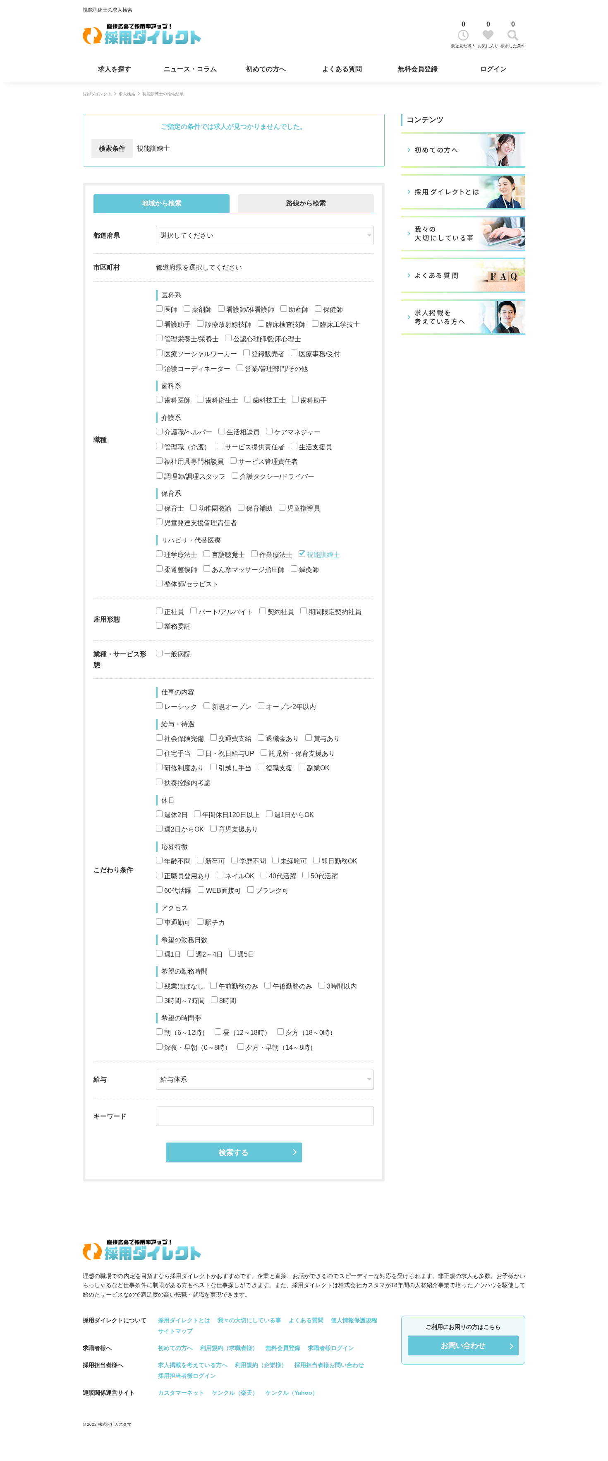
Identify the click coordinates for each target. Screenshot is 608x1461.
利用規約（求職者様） (229, 1348)
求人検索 (127, 94)
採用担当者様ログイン (187, 1375)
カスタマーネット (181, 1392)
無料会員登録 (418, 68)
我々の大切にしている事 (249, 1320)
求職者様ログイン (331, 1348)
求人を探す (114, 68)
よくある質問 (342, 68)
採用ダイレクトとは (184, 1320)
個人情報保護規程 (354, 1320)
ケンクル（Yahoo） (292, 1392)
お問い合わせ (463, 1345)
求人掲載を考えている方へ (192, 1365)
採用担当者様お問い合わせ (329, 1365)
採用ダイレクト (97, 94)
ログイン (493, 68)
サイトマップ (175, 1331)
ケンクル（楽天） (235, 1392)
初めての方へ (266, 68)
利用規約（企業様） (261, 1365)
